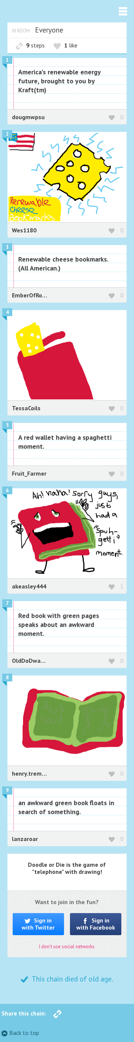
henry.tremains (32, 773)
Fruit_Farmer (29, 473)
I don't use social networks (67, 946)
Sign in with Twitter (38, 923)
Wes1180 (24, 230)
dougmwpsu (28, 117)
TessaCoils (26, 408)
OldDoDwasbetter (36, 660)
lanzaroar (25, 838)
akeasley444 (29, 586)
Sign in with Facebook (95, 923)
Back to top (24, 1032)
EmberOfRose (30, 295)
